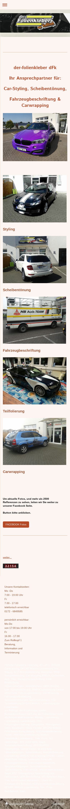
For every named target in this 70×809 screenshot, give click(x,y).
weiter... (7, 557)
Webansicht (58, 803)
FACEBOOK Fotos (16, 524)
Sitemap (29, 803)
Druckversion (16, 803)
